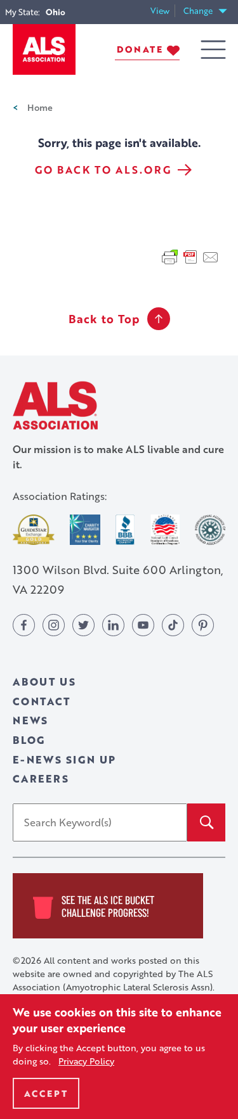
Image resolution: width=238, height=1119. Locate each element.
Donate (140, 49)
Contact (41, 701)
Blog (29, 739)
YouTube (143, 625)
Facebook (24, 625)
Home (40, 107)
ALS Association (55, 405)
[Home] (44, 49)
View (162, 11)
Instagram (54, 625)
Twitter (83, 625)
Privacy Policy (86, 1061)
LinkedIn (113, 625)
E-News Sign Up (64, 759)
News (30, 720)
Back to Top (104, 318)
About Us (44, 681)
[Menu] (213, 49)
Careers (41, 778)
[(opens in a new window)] (34, 530)
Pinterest (203, 625)
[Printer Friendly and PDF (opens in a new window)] (190, 256)
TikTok (173, 625)
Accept (46, 1093)
